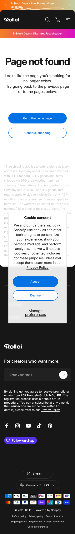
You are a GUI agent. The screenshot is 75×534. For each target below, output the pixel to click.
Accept (35, 281)
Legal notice (35, 521)
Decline (35, 295)
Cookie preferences (38, 526)
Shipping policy (19, 521)
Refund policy (19, 516)
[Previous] (5, 5)
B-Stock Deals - (23, 33)
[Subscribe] (63, 375)
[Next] (69, 5)
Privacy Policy (37, 267)
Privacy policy (36, 516)
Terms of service (54, 516)
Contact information (54, 521)
